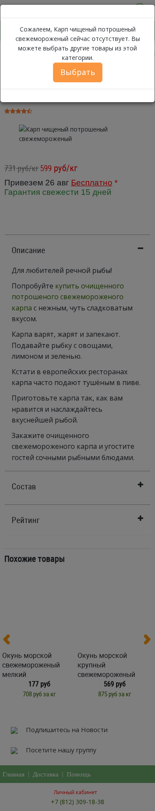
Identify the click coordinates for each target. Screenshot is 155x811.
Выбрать (77, 72)
